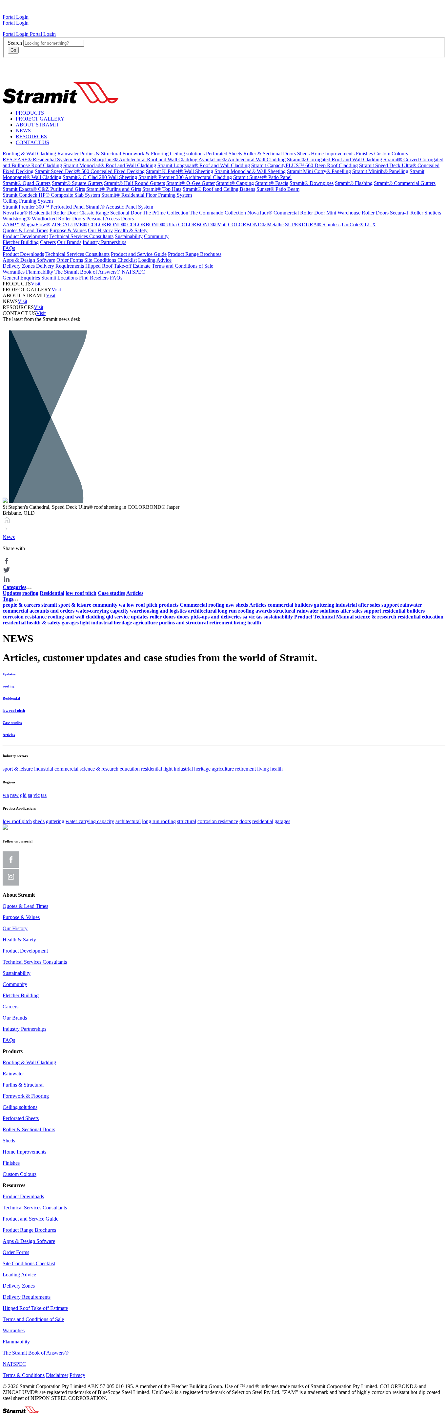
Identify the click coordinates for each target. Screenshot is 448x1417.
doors (245, 821)
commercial (66, 769)
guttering (55, 821)
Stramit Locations (59, 278)
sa (30, 795)
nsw (14, 795)
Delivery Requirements (60, 266)
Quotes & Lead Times (25, 230)
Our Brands (69, 242)
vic (36, 795)
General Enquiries (21, 278)
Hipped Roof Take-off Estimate (118, 266)
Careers (48, 242)
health (276, 769)
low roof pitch (17, 821)
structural (186, 821)
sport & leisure (18, 769)
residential (151, 769)
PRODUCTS (30, 113)
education (130, 769)
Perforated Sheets (224, 153)
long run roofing (159, 821)
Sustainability (129, 236)
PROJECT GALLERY (40, 119)
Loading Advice (155, 260)
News (9, 537)
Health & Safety (131, 230)
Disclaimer (57, 1375)
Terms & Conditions (24, 1375)
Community (156, 236)
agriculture (223, 769)
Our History (100, 230)
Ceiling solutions (187, 153)
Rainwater (68, 153)
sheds (39, 821)
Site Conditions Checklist (110, 260)
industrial (43, 769)
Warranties (14, 272)
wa (6, 795)
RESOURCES (31, 136)
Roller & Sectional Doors (269, 153)
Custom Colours (391, 153)
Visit (35, 283)
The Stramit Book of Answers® (87, 272)
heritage (202, 769)
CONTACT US (32, 142)
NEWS (23, 130)
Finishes (364, 153)
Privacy (77, 1375)
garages (282, 821)
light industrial (178, 769)
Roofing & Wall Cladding (29, 153)
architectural (128, 821)
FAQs (9, 248)
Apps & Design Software (29, 260)
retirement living (252, 769)
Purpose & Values (68, 230)
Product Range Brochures (194, 254)
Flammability (39, 272)
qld (23, 795)
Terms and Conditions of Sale (182, 266)
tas (44, 795)
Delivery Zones (19, 266)
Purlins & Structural (100, 153)
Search (15, 43)
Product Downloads (23, 254)
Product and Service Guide (139, 254)
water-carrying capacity (90, 821)
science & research (99, 769)
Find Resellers (94, 278)
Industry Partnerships (104, 242)
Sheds (303, 153)
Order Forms (69, 260)
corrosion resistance (217, 821)
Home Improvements (333, 153)
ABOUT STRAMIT (37, 124)
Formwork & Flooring (145, 153)
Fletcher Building (21, 242)
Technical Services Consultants (81, 236)
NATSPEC (133, 272)
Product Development (25, 236)
